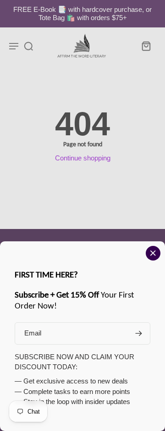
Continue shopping (82, 158)
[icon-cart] (146, 46)
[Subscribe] (138, 333)
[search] (28, 46)
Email (32, 333)
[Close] (153, 253)
